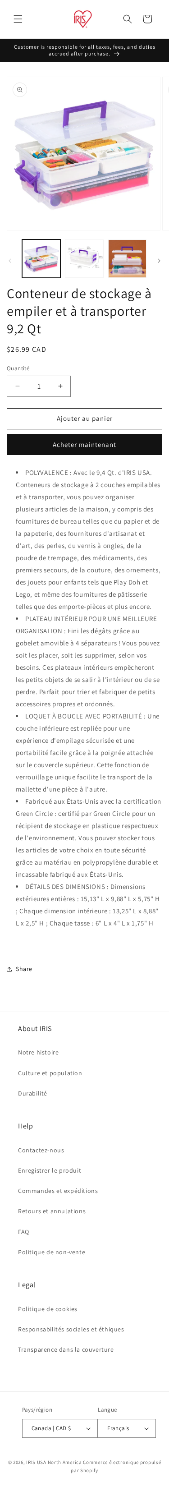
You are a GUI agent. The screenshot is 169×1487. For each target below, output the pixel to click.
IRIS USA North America (54, 1462)
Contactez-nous (41, 1150)
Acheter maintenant (84, 444)
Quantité (18, 368)
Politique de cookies (48, 1309)
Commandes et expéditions (58, 1191)
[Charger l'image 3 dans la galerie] (127, 258)
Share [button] (24, 969)
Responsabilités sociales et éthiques (71, 1329)
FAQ (23, 1232)
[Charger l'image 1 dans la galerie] (41, 258)
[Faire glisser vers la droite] (159, 261)
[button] (18, 19)
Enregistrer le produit (49, 1170)
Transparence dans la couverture (66, 1349)
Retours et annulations (52, 1211)
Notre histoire (38, 1052)
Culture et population (50, 1073)
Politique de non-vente (51, 1252)
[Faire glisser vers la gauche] (10, 261)
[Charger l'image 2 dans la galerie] (84, 258)
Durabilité (32, 1093)
